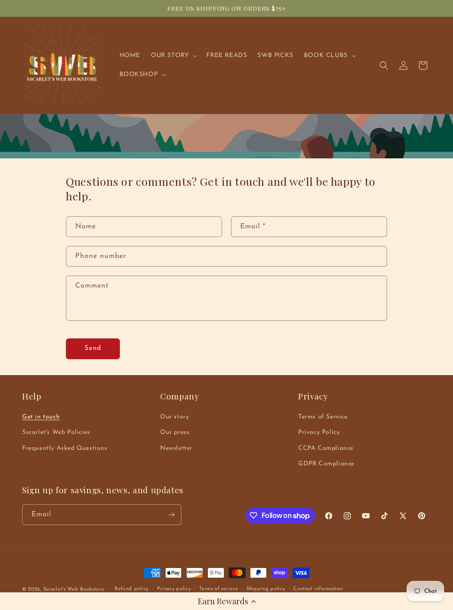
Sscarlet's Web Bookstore (73, 589)
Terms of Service (323, 417)
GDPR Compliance (326, 463)
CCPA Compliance (325, 448)
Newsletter (176, 448)
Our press (174, 432)
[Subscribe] (171, 514)
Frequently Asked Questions (64, 448)
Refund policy (132, 589)
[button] (226, 601)
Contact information (318, 589)
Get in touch (41, 417)
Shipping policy (265, 589)
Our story (174, 417)
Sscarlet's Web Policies (56, 432)
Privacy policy (174, 589)
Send (92, 348)
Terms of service (218, 589)
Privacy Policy (319, 432)
